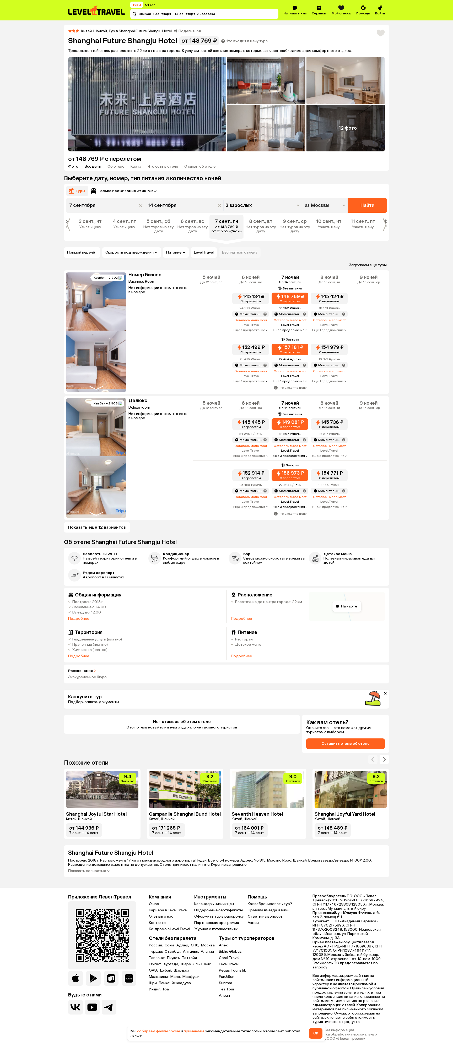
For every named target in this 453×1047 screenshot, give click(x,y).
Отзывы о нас (161, 916)
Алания (207, 952)
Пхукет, (174, 958)
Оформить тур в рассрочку (219, 916)
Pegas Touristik (232, 970)
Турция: (156, 952)
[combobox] (325, 205)
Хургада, (172, 964)
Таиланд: (157, 958)
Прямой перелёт (82, 252)
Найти (367, 205)
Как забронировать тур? (270, 904)
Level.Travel (204, 252)
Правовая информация (333, 1030)
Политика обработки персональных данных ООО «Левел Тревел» (344, 1036)
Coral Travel (229, 958)
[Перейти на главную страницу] (96, 10)
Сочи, (170, 945)
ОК (315, 1033)
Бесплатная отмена (239, 252)
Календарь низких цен (214, 904)
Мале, (175, 977)
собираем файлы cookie (158, 1031)
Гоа (166, 989)
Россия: (156, 945)
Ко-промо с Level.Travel (169, 929)
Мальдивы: (159, 977)
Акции (253, 922)
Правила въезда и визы (268, 910)
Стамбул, (173, 952)
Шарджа (181, 970)
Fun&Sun (226, 976)
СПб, (195, 945)
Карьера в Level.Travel (168, 910)
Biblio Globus (230, 951)
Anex (223, 945)
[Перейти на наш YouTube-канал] (92, 1007)
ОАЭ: (154, 970)
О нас (154, 904)
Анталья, (191, 952)
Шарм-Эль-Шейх (196, 964)
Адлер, (183, 945)
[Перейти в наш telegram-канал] (109, 1007)
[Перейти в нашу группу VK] (75, 1007)
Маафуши (190, 977)
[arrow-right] (373, 759)
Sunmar (225, 983)
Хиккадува (181, 983)
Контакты (157, 922)
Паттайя (189, 958)
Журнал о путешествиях (216, 929)
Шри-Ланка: (160, 983)
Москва (208, 945)
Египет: (156, 964)
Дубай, (166, 970)
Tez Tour (226, 989)
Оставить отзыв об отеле (345, 743)
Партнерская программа (216, 922)
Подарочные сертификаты (218, 910)
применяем (194, 1031)
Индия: (155, 989)
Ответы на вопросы (265, 916)
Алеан (224, 995)
